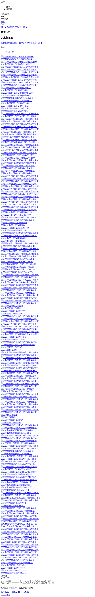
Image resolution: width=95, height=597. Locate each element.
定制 (3, 22)
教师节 (22, 43)
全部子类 (10, 52)
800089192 (5, 595)
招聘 (3, 43)
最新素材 (16, 592)
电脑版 (26, 592)
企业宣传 (15, 43)
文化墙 (8, 43)
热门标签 (5, 592)
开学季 (28, 43)
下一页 (6, 578)
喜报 (41, 43)
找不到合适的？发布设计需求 (14, 27)
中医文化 (35, 43)
